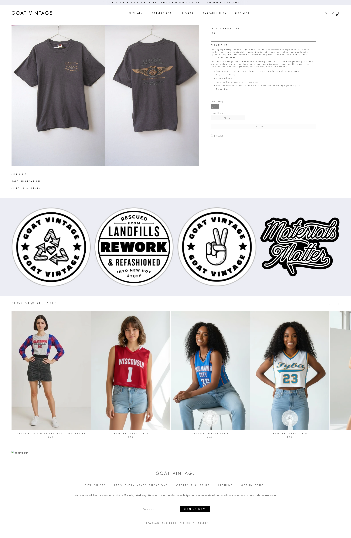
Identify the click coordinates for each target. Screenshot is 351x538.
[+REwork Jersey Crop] (130, 370)
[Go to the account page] (332, 13)
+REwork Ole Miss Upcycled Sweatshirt (51, 433)
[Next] (248, 2)
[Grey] (215, 106)
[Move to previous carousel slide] (331, 304)
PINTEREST (200, 523)
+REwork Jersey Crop (130, 433)
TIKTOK (185, 523)
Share (219, 135)
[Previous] (103, 2)
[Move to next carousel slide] (337, 304)
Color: (217, 101)
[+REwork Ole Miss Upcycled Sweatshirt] (51, 370)
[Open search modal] (326, 13)
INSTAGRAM (151, 523)
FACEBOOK (169, 523)
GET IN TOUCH (253, 485)
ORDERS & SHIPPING (193, 485)
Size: (218, 113)
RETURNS (225, 485)
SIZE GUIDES (95, 485)
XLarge (228, 118)
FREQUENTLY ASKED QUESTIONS (141, 485)
